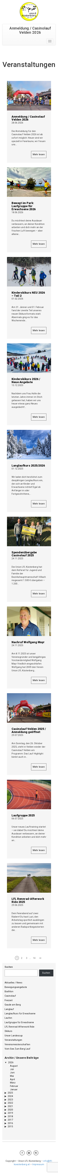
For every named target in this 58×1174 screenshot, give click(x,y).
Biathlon (9, 991)
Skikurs (8, 1031)
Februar (14, 1086)
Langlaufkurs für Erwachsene (20, 1013)
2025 (10, 1093)
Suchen (9, 967)
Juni (12, 1072)
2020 (10, 1109)
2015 (10, 1126)
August (14, 1066)
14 (34, 958)
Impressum (38, 1164)
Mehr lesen (39, 154)
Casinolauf (10, 996)
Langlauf (9, 1009)
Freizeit (9, 1000)
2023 (10, 1099)
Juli (12, 1069)
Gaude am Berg (13, 1004)
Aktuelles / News (13, 982)
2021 (10, 1106)
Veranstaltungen (13, 1040)
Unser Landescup (14, 1035)
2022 (10, 1103)
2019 (10, 1113)
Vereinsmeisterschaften (17, 1044)
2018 (10, 1116)
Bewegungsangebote (16, 987)
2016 (10, 1123)
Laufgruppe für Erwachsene (19, 1022)
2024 (10, 1096)
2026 (10, 1062)
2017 (10, 1120)
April (12, 1079)
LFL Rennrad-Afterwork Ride (19, 1026)
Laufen (8, 1018)
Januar (13, 1089)
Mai (12, 1076)
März (12, 1082)
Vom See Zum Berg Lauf (17, 1049)
